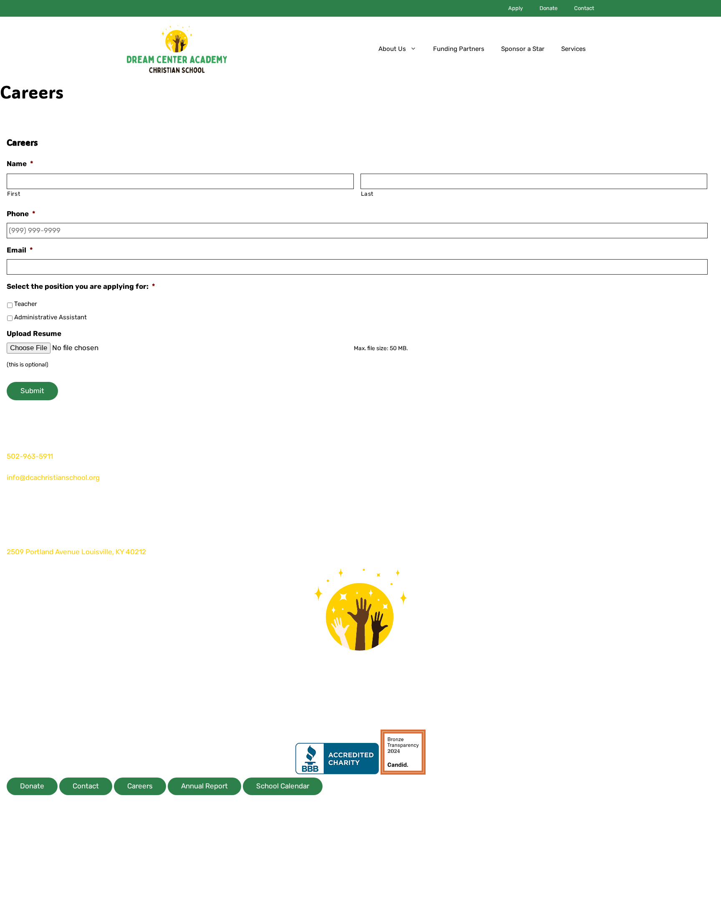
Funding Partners (458, 49)
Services (573, 49)
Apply (515, 8)
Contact (584, 8)
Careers (140, 786)
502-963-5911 (31, 456)
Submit (32, 390)
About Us (392, 49)
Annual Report (204, 786)
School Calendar (282, 786)
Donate (548, 8)
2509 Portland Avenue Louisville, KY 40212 (76, 552)
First (13, 193)
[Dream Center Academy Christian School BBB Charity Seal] (337, 772)
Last (367, 193)
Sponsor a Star (523, 49)
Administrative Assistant (50, 317)
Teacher (25, 304)
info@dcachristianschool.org (53, 477)
